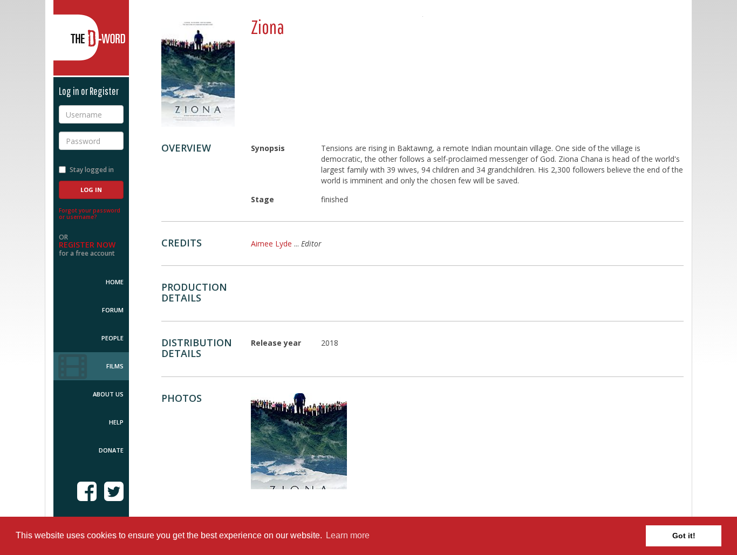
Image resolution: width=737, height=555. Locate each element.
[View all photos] (198, 71)
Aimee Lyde (271, 243)
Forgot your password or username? (89, 214)
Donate (111, 450)
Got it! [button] (683, 535)
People (112, 338)
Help (116, 422)
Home (115, 282)
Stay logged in (92, 169)
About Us (108, 394)
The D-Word (91, 38)
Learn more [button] (348, 535)
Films (115, 366)
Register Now (87, 244)
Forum (113, 310)
